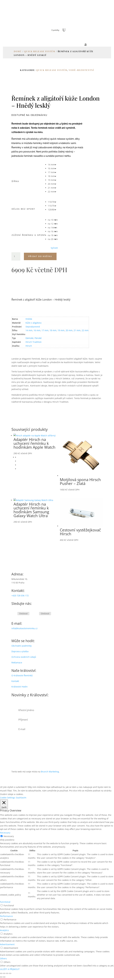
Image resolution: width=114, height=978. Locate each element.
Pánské (38, 338)
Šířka (15, 181)
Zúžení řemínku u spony (29, 235)
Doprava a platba (19, 651)
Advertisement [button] (7, 944)
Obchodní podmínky (21, 645)
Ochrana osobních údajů (23, 656)
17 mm (45, 330)
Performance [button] (6, 916)
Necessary (9, 836)
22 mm (85, 330)
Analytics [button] (4, 930)
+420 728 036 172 (20, 595)
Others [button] (3, 958)
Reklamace (16, 662)
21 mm (77, 330)
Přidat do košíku (40, 256)
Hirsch (29, 345)
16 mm (37, 330)
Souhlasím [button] (21, 797)
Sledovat (23, 613)
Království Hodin (19, 686)
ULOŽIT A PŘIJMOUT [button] (10, 969)
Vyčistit (54, 248)
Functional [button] (5, 901)
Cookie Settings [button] (7, 797)
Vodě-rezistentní (81, 70)
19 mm (61, 330)
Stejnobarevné (33, 326)
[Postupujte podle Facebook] (13, 613)
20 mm (69, 330)
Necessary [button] (5, 832)
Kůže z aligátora (33, 322)
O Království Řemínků (22, 675)
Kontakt (15, 681)
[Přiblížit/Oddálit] (1, 973)
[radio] (53, 165)
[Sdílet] (7, 973)
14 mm (29, 330)
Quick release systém (39, 51)
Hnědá (29, 318)
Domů (18, 51)
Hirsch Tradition (34, 342)
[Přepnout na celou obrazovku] (4, 973)
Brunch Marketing (50, 771)
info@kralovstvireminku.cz (24, 628)
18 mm (53, 330)
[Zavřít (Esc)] (10, 973)
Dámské (29, 338)
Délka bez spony (23, 209)
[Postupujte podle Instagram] (35, 613)
